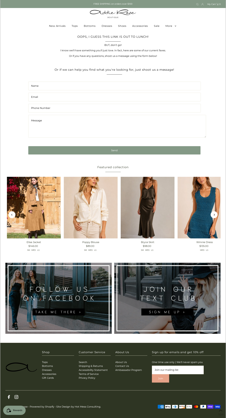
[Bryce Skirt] (147, 207)
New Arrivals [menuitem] (57, 25)
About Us (121, 362)
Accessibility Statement (93, 370)
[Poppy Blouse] (91, 207)
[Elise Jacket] (34, 207)
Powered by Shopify (42, 406)
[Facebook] (9, 397)
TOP (220, 414)
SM (28, 250)
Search (83, 362)
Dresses (47, 370)
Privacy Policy (87, 377)
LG (38, 250)
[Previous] (11, 214)
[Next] (214, 214)
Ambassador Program (128, 370)
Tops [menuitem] (75, 25)
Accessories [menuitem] (140, 25)
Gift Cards (48, 377)
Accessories (49, 374)
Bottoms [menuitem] (90, 25)
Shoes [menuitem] (122, 25)
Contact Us (122, 366)
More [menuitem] (168, 25)
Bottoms (47, 366)
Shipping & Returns (91, 366)
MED (33, 250)
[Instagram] (16, 397)
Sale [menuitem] (156, 25)
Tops (45, 362)
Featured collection (113, 167)
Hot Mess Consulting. (88, 406)
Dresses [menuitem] (107, 25)
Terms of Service (89, 374)
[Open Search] (197, 4)
